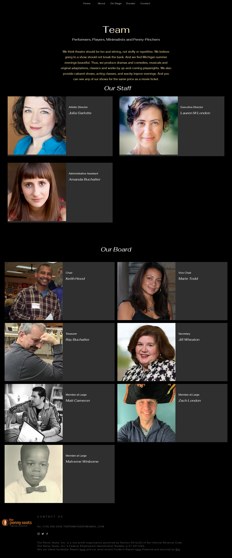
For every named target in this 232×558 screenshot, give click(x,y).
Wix (177, 549)
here (83, 549)
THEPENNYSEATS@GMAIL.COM (83, 526)
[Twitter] (42, 533)
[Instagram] (38, 533)
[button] (101, 3)
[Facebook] (47, 533)
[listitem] (60, 126)
